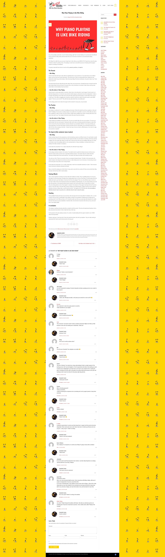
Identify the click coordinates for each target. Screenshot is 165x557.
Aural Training (103, 50)
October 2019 (103, 114)
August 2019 (103, 115)
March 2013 (103, 167)
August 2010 (103, 187)
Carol (58, 322)
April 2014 (103, 156)
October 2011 (103, 176)
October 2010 (103, 185)
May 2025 (103, 82)
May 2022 (103, 93)
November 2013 (104, 160)
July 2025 (103, 81)
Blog (92, 5)
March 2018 (103, 124)
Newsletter (103, 59)
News (102, 58)
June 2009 (103, 199)
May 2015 (103, 148)
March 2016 (103, 138)
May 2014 (103, 154)
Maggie (58, 270)
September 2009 (104, 198)
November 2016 (104, 137)
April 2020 (103, 112)
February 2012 (104, 173)
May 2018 (103, 123)
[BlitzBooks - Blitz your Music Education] (55, 5)
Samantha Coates (78, 17)
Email (66, 535)
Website (82, 535)
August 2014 (103, 153)
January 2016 (103, 140)
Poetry (102, 64)
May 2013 (103, 164)
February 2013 (104, 168)
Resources (85, 5)
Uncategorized (104, 69)
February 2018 (104, 126)
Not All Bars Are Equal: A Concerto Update (109, 32)
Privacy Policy (77, 554)
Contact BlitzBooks (84, 554)
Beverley (58, 304)
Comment (50, 526)
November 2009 (104, 196)
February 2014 (104, 159)
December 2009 (104, 195)
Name (50, 535)
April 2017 (103, 135)
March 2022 (103, 96)
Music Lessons (60, 228)
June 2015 (103, 146)
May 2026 (103, 76)
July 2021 (103, 101)
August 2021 (103, 99)
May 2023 (103, 90)
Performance (103, 61)
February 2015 (104, 151)
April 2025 (103, 84)
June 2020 (103, 109)
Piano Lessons (66, 228)
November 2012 (104, 170)
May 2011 (103, 178)
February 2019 (104, 118)
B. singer (58, 423)
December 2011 (104, 174)
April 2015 (103, 149)
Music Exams (103, 55)
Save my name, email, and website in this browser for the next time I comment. (63, 543)
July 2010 (103, 188)
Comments (106, 24)
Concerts (103, 52)
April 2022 (103, 95)
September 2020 (104, 106)
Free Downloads (72, 5)
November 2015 (104, 142)
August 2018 (103, 121)
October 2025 (103, 79)
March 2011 (103, 179)
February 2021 (104, 103)
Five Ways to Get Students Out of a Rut (87, 243)
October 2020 (103, 104)
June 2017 (103, 132)
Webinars (96, 5)
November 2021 (104, 98)
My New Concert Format (109, 41)
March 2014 (103, 157)
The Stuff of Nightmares (109, 37)
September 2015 (104, 143)
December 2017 (104, 128)
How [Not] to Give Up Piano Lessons (109, 22)
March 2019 (103, 117)
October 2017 (103, 129)
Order (79, 5)
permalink (77, 228)
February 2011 (104, 181)
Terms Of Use (72, 554)
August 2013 (103, 162)
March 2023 (103, 92)
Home (64, 5)
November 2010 (104, 184)
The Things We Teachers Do (109, 27)
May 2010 (103, 190)
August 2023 (103, 89)
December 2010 (104, 182)
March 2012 (103, 171)
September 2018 (104, 120)
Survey (102, 67)
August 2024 (103, 85)
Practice (102, 66)
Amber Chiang (59, 501)
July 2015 (103, 145)
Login (104, 5)
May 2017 (103, 134)
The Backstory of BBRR (56, 243)
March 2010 (103, 192)
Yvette (58, 407)
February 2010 (104, 193)
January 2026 (103, 78)
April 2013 (103, 165)
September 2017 (104, 131)
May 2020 (103, 110)
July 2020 (103, 107)
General (102, 53)
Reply (96, 258)
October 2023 (103, 87)
